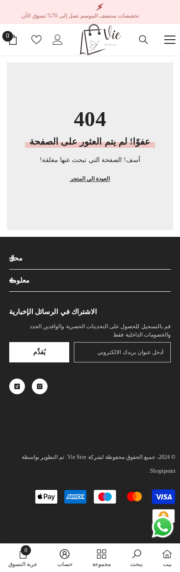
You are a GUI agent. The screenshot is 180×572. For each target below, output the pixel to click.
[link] (136, 557)
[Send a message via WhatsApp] (162, 527)
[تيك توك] (17, 386)
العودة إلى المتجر (90, 178)
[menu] (169, 39)
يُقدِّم (39, 352)
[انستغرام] (40, 386)
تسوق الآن (34, 15)
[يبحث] (143, 39)
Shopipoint (162, 471)
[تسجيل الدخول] (58, 40)
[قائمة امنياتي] (36, 40)
